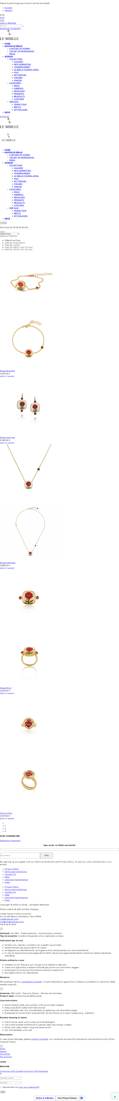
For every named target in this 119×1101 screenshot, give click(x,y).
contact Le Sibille (39, 1039)
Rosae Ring (5, 688)
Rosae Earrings (7, 437)
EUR (2, 17)
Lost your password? (29, 1087)
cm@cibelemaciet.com (12, 922)
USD (2, 20)
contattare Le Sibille (31, 982)
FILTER (3, 223)
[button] (7, 376)
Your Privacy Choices (67, 1098)
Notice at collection (45, 1098)
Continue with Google (11, 1071)
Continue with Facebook (35, 1071)
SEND (46, 855)
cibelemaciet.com (9, 919)
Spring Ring (6, 813)
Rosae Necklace (7, 562)
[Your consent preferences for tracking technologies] (115, 1097)
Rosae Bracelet (7, 371)
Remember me (10, 1087)
